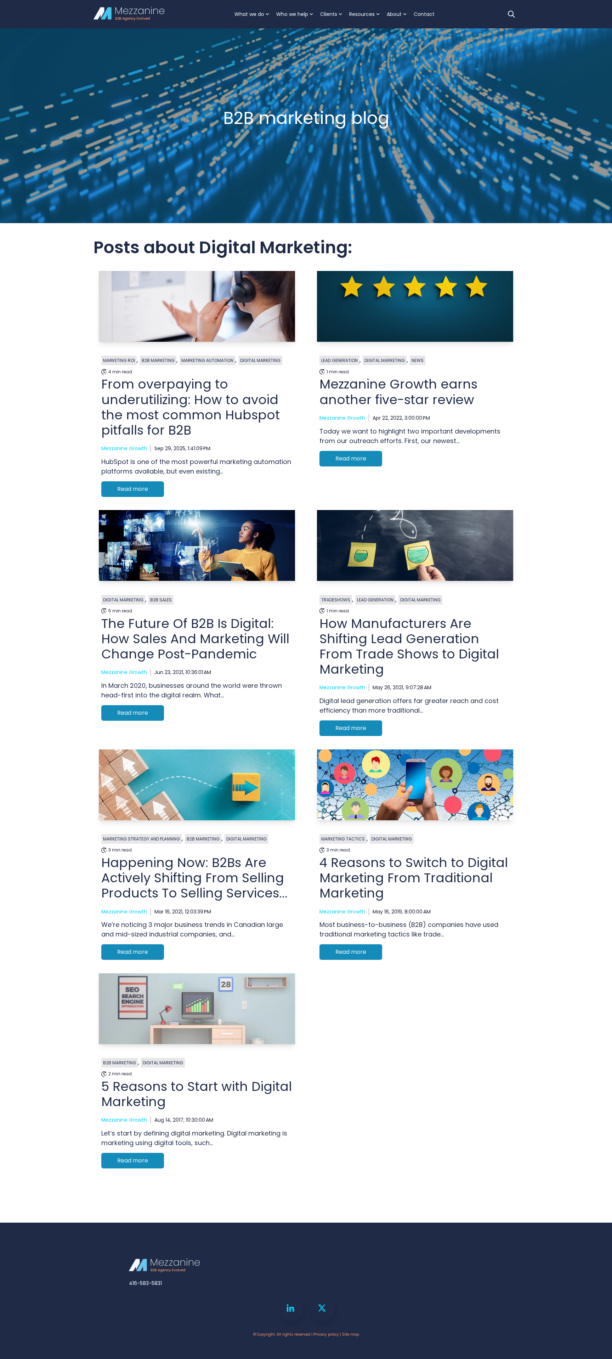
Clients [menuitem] (328, 14)
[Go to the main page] (129, 14)
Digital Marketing (260, 360)
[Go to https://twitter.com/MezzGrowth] (322, 1308)
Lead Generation (339, 360)
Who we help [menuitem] (292, 14)
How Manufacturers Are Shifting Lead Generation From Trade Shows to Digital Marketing (409, 647)
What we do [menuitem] (249, 14)
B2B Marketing (158, 360)
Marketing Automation (207, 360)
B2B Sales (161, 600)
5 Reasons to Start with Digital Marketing (196, 1094)
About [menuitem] (394, 14)
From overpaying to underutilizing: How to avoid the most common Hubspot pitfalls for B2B (190, 407)
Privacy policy (326, 1334)
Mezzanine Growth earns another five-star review (398, 391)
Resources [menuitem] (362, 14)
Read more (132, 489)
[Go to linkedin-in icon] (290, 1308)
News (418, 360)
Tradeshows (335, 600)
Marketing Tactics (343, 839)
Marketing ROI (119, 360)
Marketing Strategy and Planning (141, 839)
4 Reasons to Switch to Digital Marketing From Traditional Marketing (413, 878)
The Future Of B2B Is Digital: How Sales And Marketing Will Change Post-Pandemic (195, 639)
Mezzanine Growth (124, 448)
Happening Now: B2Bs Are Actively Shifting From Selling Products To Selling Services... (194, 878)
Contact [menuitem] (424, 14)
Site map (350, 1334)
